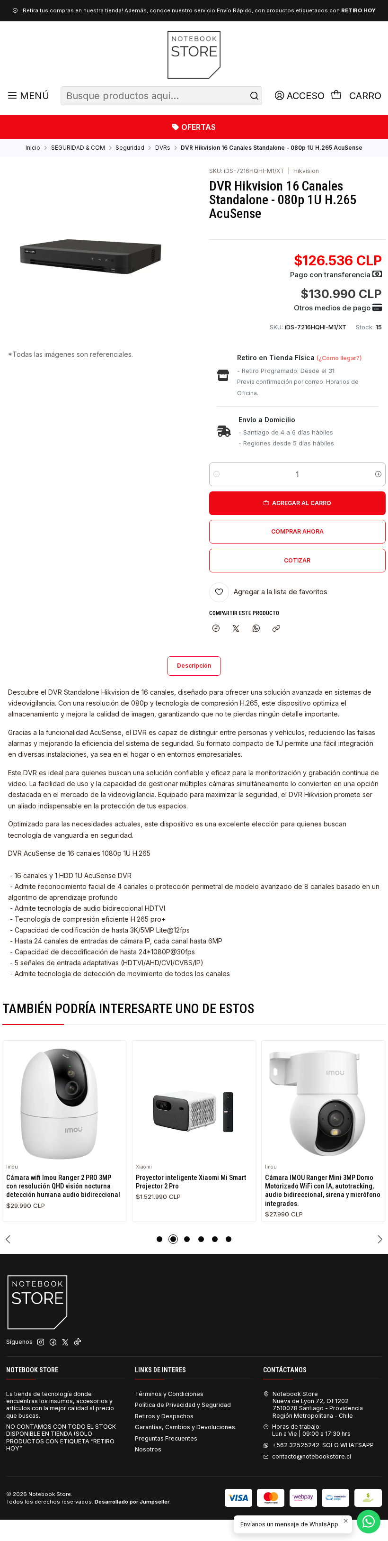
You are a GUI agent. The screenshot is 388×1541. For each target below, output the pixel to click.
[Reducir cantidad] (216, 474)
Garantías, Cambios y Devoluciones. (186, 1427)
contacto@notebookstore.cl (311, 1456)
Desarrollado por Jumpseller (132, 1501)
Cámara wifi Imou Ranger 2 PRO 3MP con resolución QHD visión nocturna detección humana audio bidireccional (63, 1186)
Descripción (194, 665)
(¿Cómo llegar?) (339, 358)
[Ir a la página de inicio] (194, 55)
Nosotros (148, 1449)
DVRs (162, 148)
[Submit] (254, 95)
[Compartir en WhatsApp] (256, 628)
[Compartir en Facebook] (216, 628)
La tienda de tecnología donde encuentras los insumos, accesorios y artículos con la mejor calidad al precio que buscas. (60, 1404)
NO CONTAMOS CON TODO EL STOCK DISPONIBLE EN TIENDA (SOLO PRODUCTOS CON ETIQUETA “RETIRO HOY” (61, 1437)
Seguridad (129, 148)
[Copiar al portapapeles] (276, 628)
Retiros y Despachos (164, 1416)
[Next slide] (378, 1239)
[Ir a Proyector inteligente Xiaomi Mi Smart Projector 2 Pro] (194, 1102)
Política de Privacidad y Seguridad (183, 1404)
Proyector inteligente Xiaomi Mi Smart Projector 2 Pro (191, 1181)
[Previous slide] (9, 1239)
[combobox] (161, 95)
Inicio (33, 148)
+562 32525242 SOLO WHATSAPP (323, 1445)
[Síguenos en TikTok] (77, 1342)
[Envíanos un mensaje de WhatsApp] (368, 1521)
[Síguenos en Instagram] (40, 1342)
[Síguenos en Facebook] (53, 1342)
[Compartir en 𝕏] (236, 628)
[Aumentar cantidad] (378, 474)
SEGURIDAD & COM (78, 148)
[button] (159, 1239)
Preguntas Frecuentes (166, 1438)
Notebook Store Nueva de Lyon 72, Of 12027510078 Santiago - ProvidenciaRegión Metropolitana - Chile (318, 1404)
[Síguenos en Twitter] (65, 1342)
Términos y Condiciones (169, 1393)
